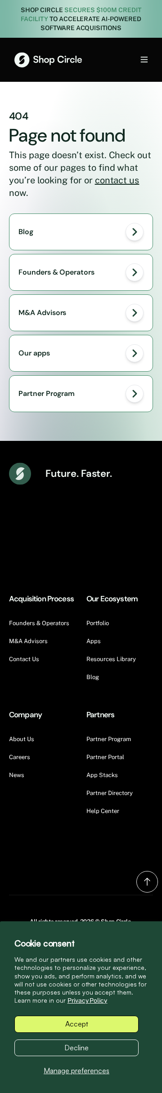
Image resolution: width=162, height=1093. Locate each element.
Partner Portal (105, 757)
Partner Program (108, 739)
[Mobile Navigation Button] (129, 59)
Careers (19, 757)
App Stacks (102, 775)
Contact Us (24, 659)
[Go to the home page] (48, 59)
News (16, 775)
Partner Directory (109, 793)
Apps (93, 641)
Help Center (102, 811)
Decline (76, 1047)
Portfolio (97, 623)
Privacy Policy (88, 1000)
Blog (92, 677)
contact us (117, 180)
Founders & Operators (39, 623)
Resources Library (111, 659)
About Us (21, 739)
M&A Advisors (28, 641)
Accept (76, 1023)
